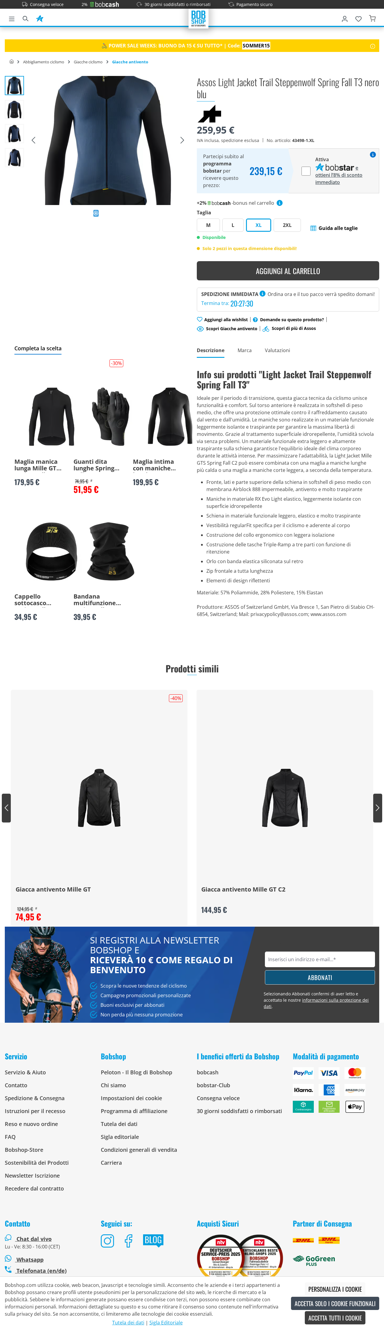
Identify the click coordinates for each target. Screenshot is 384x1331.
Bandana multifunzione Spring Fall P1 (95, 600)
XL (259, 225)
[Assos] (210, 113)
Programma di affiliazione (134, 1111)
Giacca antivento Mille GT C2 (243, 889)
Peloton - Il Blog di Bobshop (136, 1072)
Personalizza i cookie (335, 1288)
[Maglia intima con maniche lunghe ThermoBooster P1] (170, 416)
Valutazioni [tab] (277, 350)
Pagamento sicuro (254, 4)
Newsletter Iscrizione (32, 1175)
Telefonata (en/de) (41, 1270)
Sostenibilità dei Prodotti (37, 1162)
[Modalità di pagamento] (336, 1092)
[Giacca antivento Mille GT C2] (284, 798)
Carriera (111, 1162)
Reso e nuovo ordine (31, 1123)
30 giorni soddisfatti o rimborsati (178, 4)
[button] (334, 228)
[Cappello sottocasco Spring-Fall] (51, 551)
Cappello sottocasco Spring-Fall (30, 600)
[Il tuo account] (345, 17)
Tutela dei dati (119, 1123)
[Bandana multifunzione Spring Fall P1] (111, 551)
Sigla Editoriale (166, 1322)
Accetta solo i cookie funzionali (335, 1303)
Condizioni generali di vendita (139, 1149)
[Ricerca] (25, 17)
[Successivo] (182, 140)
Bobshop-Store (24, 1149)
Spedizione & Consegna (34, 1098)
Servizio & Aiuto (25, 1072)
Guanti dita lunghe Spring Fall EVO (94, 465)
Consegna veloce (47, 4)
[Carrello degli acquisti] (372, 17)
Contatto (16, 1085)
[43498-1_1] (108, 140)
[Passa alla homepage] (199, 18)
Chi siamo (113, 1085)
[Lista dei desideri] (358, 17)
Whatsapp (29, 1259)
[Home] (12, 62)
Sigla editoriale (120, 1136)
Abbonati (320, 977)
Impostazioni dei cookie (131, 1098)
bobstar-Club (213, 1085)
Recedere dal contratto (34, 1188)
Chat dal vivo (34, 1238)
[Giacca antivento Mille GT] (99, 798)
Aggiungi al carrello (288, 270)
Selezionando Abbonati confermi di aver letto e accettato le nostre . (316, 1000)
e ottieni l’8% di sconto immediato (338, 175)
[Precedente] (33, 140)
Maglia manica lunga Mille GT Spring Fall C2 (36, 465)
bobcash (207, 1072)
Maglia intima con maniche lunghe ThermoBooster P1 (156, 465)
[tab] (210, 351)
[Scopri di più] (372, 46)
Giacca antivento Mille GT (53, 889)
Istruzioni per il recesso (35, 1111)
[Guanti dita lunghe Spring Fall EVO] (111, 416)
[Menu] (12, 17)
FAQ (10, 1136)
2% (85, 4)
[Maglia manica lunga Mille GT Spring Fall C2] (51, 416)
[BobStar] (39, 17)
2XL (287, 225)
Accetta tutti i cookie (335, 1317)
